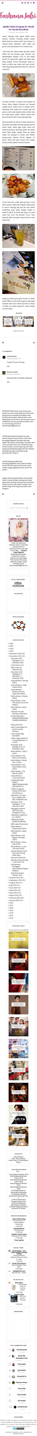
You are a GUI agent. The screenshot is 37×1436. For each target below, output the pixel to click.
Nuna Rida (21, 1388)
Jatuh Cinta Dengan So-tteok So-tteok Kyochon (19, 729)
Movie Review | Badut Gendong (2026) (18, 960)
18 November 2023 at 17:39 (13, 358)
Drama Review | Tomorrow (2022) (18, 777)
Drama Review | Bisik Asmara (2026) (18, 1026)
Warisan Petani (12, 372)
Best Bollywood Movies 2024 (18, 1188)
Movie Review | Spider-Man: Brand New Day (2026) (18, 982)
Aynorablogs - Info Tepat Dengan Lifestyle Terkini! (19, 1252)
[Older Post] (34, 343)
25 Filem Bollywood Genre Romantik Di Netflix (18, 1207)
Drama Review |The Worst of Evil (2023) (18, 757)
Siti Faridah (22, 1364)
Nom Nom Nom (18, 331)
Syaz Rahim (22, 1370)
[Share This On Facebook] (16, 333)
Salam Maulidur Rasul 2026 (19, 1266)
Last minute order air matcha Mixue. (23, 1287)
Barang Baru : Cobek (19, 1273)
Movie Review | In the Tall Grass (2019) (18, 847)
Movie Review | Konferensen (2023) (18, 827)
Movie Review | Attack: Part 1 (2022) (19, 761)
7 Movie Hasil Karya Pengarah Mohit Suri (18, 1200)
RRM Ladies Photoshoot (19, 824)
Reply (8, 366)
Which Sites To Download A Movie (18, 1161)
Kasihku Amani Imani (19, 1234)
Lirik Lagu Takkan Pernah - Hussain (18, 1004)
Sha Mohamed (22, 1350)
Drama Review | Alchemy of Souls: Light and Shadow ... (18, 692)
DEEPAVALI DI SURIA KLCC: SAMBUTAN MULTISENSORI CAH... (19, 797)
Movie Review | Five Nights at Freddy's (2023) (18, 837)
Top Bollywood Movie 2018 (18, 1174)
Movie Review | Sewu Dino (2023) (18, 843)
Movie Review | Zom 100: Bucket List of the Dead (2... (19, 703)
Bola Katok (19, 1283)
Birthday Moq (19, 1230)
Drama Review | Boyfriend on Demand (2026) (18, 1048)
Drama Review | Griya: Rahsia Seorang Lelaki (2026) (18, 1113)
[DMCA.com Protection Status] (18, 1429)
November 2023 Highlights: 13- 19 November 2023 (18, 804)
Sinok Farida (21, 1395)
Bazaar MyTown (17, 725)
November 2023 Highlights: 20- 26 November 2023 (18, 747)
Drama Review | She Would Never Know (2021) (18, 767)
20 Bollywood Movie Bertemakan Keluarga (18, 1191)
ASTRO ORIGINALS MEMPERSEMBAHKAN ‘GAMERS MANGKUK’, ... (19, 719)
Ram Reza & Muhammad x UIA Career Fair (19, 861)
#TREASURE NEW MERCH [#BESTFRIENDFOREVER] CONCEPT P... (19, 783)
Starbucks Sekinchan (18, 858)
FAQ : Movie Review (18, 1159)
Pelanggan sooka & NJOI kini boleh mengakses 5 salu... (18, 811)
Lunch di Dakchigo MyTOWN (17, 735)
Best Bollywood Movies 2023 (18, 1184)
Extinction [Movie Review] (22, 1298)
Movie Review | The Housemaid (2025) (18, 1070)
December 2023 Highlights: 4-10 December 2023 (17, 660)
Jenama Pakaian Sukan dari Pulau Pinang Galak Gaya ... (19, 853)
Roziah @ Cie (21, 1376)
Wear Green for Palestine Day (16, 668)
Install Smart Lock (17, 665)
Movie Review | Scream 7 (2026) (18, 1092)
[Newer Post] (3, 343)
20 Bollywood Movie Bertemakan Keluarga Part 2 (18, 1196)
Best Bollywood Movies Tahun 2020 (18, 1181)
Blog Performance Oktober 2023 (17, 874)
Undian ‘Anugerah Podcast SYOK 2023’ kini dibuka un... (18, 791)
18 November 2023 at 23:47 (13, 374)
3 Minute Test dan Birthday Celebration (19, 713)
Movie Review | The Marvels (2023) (18, 772)
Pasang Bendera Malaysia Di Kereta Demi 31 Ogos (19, 1257)
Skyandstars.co (18, 1434)
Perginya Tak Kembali (19, 1236)
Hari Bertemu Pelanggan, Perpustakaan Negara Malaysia (19, 867)
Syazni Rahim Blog (19, 1219)
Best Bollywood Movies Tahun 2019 (18, 1177)
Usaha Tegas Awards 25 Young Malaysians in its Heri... (19, 740)
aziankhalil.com (19, 1228)
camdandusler (12, 356)
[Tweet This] (19, 333)
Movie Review (18, 1157)
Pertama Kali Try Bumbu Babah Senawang (19, 1222)
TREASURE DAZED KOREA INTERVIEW (18, 821)
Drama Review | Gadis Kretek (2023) (19, 686)
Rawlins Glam (19, 1294)
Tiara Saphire (19, 1240)
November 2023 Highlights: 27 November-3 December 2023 (17, 675)
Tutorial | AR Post (18, 939)
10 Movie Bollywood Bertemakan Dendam (18, 1204)
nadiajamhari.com (19, 1271)
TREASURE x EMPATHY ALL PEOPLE (19, 816)
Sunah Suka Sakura (19, 1263)
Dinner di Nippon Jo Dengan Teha (18, 1136)
